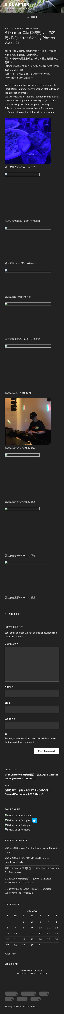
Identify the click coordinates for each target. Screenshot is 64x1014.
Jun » (13, 953)
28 (15, 945)
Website (10, 718)
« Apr (7, 953)
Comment (11, 644)
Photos (14, 614)
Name (9, 686)
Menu (34, 16)
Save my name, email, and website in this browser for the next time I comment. (30, 740)
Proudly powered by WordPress (21, 1006)
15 (23, 933)
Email (9, 702)
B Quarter (17, 4)
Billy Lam (31, 28)
